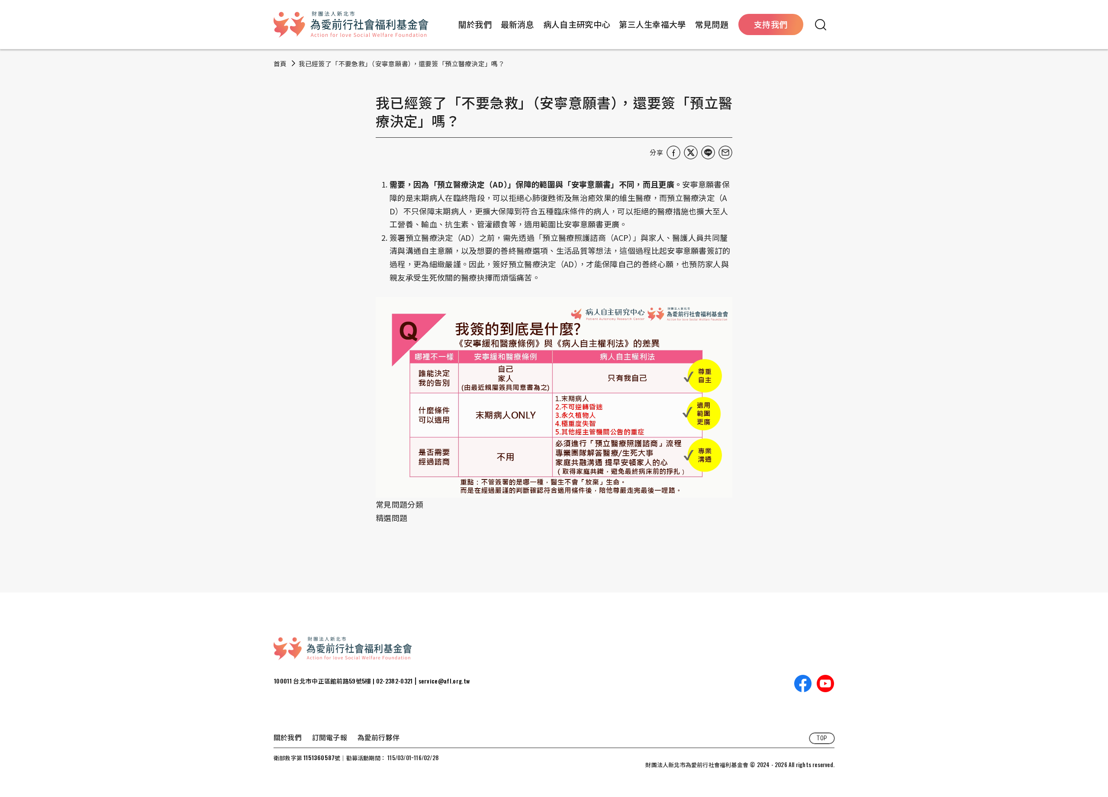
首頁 (280, 63)
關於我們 (475, 24)
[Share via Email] (725, 152)
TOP (822, 738)
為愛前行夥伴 (378, 737)
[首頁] (351, 24)
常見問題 (711, 24)
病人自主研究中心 (576, 24)
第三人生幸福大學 (652, 24)
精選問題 (391, 517)
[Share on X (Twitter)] (691, 152)
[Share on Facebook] (673, 152)
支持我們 (770, 24)
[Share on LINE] (708, 152)
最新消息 (517, 24)
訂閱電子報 (329, 737)
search (820, 24)
